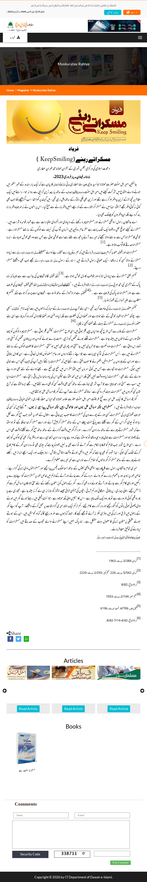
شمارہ (12, 37)
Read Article (28, 709)
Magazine (23, 90)
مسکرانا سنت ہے (27, 770)
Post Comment (120, 863)
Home (10, 90)
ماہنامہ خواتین (112, 12)
